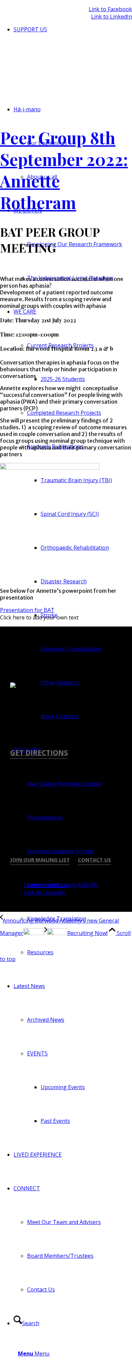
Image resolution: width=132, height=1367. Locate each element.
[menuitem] (73, 29)
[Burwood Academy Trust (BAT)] (54, 70)
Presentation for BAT (27, 610)
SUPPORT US (30, 29)
